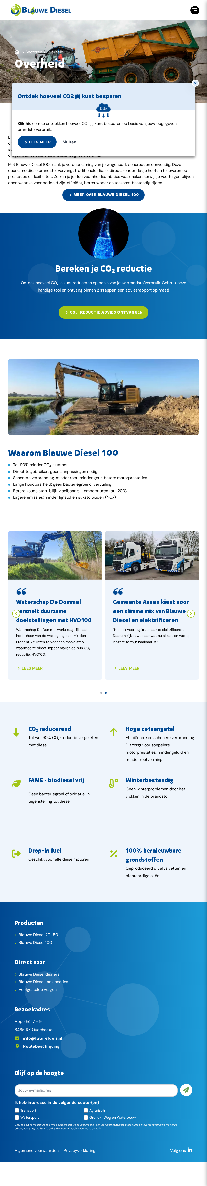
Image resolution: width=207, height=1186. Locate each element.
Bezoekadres (32, 1009)
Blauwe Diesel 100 (35, 942)
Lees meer (32, 668)
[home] (41, 10)
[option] (55, 609)
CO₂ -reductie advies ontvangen (106, 312)
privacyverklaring (25, 1128)
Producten (29, 923)
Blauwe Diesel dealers (39, 974)
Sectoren (33, 52)
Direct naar (30, 962)
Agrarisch (97, 1110)
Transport (28, 1110)
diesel (65, 801)
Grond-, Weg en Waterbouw (112, 1117)
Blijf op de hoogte (39, 1073)
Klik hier (26, 123)
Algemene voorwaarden (37, 1150)
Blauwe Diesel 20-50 (38, 934)
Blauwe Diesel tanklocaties (43, 981)
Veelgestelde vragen (38, 989)
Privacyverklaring (79, 1150)
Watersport (29, 1117)
